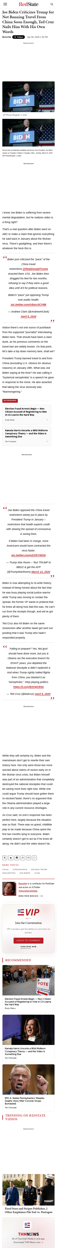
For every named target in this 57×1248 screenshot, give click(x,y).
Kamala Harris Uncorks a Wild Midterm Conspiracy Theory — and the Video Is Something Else (25, 1051)
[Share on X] (4, 858)
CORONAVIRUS (20, 869)
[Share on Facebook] (16, 858)
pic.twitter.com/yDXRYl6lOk (28, 555)
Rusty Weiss (10, 1008)
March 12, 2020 (40, 571)
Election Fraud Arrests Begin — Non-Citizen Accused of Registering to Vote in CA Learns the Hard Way (28, 1001)
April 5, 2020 (28, 316)
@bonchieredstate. (28, 891)
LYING (37, 873)
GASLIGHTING (8, 873)
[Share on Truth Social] (10, 858)
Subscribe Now (28, 947)
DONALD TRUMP (39, 869)
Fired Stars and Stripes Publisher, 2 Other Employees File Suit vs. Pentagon (28, 1210)
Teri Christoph (11, 1058)
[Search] (52, 4)
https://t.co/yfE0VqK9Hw (28, 686)
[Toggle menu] (5, 4)
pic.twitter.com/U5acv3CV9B (28, 304)
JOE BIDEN (25, 873)
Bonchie (6, 37)
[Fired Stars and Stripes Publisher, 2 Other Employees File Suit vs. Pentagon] (28, 1189)
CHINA (5, 869)
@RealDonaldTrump (35, 268)
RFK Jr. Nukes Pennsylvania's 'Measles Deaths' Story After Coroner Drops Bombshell (24, 1101)
